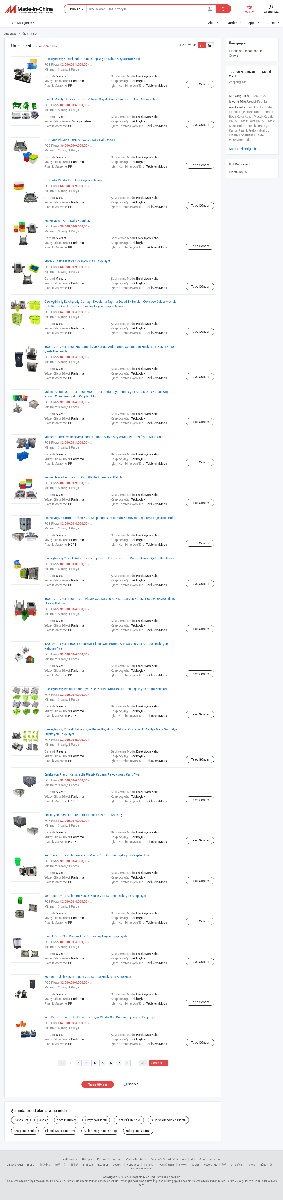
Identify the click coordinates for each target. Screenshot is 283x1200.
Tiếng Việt (266, 1164)
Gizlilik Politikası (136, 1159)
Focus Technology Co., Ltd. (139, 1177)
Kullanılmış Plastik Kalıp (100, 1131)
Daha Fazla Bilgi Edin (245, 149)
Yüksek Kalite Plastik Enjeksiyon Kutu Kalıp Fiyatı (77, 261)
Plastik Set (21, 1120)
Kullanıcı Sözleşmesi (109, 1159)
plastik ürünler (66, 1120)
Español (103, 1164)
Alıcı (211, 23)
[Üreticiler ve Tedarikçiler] (28, 9)
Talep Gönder (200, 84)
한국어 (183, 1164)
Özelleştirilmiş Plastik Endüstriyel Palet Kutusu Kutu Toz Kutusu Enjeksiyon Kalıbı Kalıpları (105, 689)
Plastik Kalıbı (238, 172)
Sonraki (158, 1063)
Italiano (148, 1164)
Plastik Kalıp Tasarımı (60, 1131)
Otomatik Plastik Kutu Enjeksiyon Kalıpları (73, 180)
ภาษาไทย (237, 1164)
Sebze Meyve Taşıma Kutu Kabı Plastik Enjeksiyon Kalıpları (84, 477)
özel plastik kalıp (25, 1131)
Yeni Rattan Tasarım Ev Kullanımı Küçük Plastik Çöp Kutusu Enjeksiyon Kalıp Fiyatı (100, 1017)
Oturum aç (271, 12)
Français (88, 1164)
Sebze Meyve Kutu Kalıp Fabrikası (67, 220)
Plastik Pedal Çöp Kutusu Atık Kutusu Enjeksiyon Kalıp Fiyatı (85, 936)
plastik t (42, 1120)
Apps (251, 23)
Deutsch (117, 1164)
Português (133, 1164)
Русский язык (166, 1164)
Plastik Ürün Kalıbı (129, 1120)
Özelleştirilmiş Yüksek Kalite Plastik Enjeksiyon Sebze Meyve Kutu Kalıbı (93, 59)
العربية (195, 1164)
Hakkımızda (70, 1159)
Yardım (232, 23)
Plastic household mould (246, 51)
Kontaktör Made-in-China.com (168, 1159)
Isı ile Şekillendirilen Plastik (168, 1120)
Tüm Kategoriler (21, 23)
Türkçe (251, 1164)
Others (233, 55)
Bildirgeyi (87, 1159)
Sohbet (133, 1084)
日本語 (74, 1164)
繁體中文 (60, 1164)
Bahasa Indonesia (141, 1168)
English (31, 1164)
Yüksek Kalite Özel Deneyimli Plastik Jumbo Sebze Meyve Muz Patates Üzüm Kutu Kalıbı (104, 437)
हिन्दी (224, 1164)
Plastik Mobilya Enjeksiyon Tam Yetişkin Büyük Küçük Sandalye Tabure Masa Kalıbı (100, 99)
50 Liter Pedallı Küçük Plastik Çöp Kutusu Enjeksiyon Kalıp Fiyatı (88, 977)
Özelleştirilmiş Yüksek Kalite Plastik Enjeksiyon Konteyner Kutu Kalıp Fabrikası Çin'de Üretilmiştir (109, 558)
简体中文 (45, 1164)
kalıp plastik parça (138, 1131)
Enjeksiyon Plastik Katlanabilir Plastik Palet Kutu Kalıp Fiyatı (85, 815)
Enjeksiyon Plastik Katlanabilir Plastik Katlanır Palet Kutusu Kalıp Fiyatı (93, 774)
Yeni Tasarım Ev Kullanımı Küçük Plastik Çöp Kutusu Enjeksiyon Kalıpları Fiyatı (98, 855)
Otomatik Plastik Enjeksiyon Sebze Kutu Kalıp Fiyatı (79, 140)
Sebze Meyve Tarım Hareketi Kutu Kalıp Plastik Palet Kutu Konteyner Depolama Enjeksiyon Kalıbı (110, 518)
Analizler (215, 1159)
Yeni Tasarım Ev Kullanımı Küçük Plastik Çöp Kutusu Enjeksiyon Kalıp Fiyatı (95, 896)
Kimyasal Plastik (96, 1120)
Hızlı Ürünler (198, 1159)
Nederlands (210, 1164)
